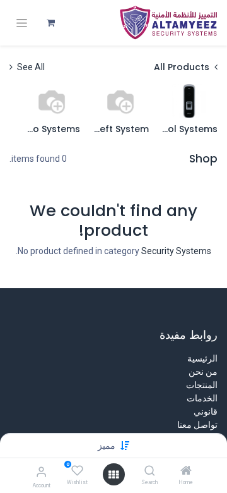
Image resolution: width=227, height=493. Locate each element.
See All (30, 67)
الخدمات (202, 398)
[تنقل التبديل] (21, 23)
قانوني (206, 411)
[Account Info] (41, 472)
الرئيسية (202, 358)
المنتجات (202, 385)
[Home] (186, 471)
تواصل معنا (197, 425)
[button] (106, 445)
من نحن (203, 372)
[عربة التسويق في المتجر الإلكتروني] (50, 22)
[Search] (150, 471)
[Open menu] (113, 474)
